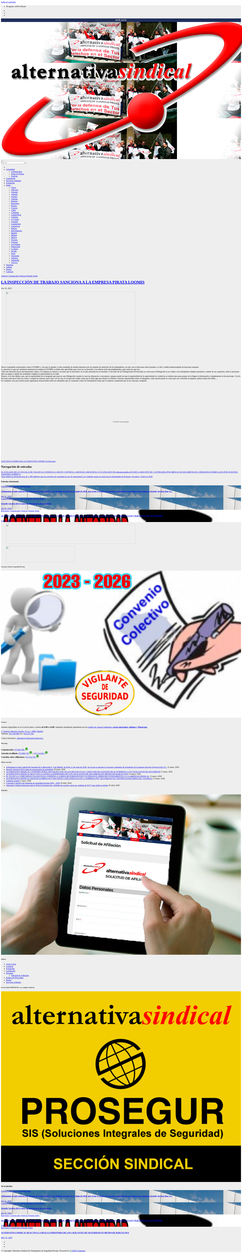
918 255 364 (29, 734)
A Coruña (15, 219)
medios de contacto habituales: (117, 727)
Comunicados (16, 172)
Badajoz (14, 201)
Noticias (14, 176)
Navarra (14, 240)
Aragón (14, 197)
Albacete (14, 190)
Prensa (8, 269)
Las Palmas (15, 244)
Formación (10, 183)
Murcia (14, 237)
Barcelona (15, 203)
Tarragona (15, 256)
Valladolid (15, 260)
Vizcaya (14, 263)
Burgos (14, 206)
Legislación (10, 178)
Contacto (9, 272)
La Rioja (14, 249)
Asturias (14, 199)
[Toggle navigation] (2, 160)
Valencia (14, 258)
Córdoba (14, 217)
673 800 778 (24, 753)
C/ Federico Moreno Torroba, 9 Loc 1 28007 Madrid (22, 731)
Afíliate (9, 267)
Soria (13, 253)
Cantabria (15, 212)
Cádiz (13, 210)
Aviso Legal (11, 964)
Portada (29, 276)
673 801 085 (19, 750)
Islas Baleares (16, 231)
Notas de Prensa (17, 174)
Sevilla (14, 251)
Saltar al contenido (8, 2)
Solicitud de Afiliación (20, 975)
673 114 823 (39, 753)
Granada (14, 222)
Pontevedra (15, 247)
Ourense (14, 242)
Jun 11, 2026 (6, 521)
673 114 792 (30, 757)
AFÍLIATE (121, 20)
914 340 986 (14, 734)
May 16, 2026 (6, 1238)
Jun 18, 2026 (6, 508)
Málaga (14, 235)
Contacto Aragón (13, 781)
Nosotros (9, 265)
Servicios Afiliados (13, 181)
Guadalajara (16, 224)
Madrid (14, 233)
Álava (13, 187)
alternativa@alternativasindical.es (30, 738)
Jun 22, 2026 (6, 496)
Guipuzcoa (15, 226)
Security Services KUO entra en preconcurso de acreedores (26, 504)
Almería (14, 194)
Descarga (52, 461)
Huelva (14, 228)
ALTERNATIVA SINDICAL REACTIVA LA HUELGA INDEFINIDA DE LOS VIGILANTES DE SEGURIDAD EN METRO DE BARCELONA (67, 774)
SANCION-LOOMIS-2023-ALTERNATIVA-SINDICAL (24, 461)
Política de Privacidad (14, 978)
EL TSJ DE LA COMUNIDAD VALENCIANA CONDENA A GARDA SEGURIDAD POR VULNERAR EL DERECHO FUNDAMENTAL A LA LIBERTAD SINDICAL (77, 776)
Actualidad (10, 169)
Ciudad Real (16, 215)
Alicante (14, 192)
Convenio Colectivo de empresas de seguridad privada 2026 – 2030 (33, 783)
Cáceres (14, 208)
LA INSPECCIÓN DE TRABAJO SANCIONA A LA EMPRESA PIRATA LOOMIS (73, 282)
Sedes (8, 185)
